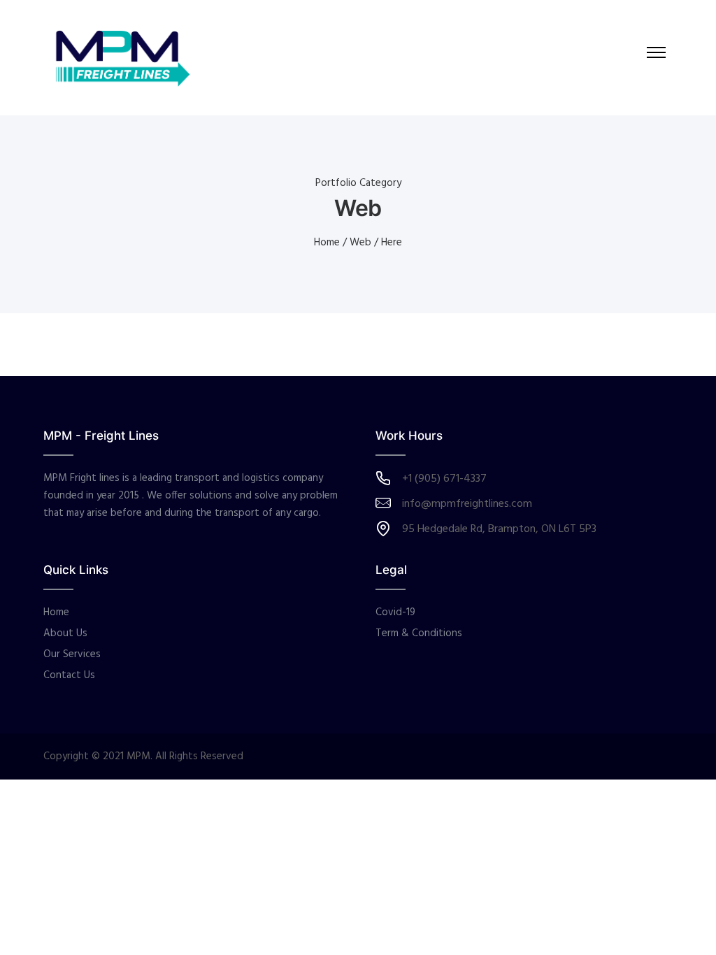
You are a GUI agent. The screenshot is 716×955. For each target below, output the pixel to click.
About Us (65, 633)
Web (360, 242)
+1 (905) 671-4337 (444, 479)
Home (327, 242)
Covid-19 (395, 612)
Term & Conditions (418, 633)
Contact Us (69, 675)
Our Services (72, 654)
